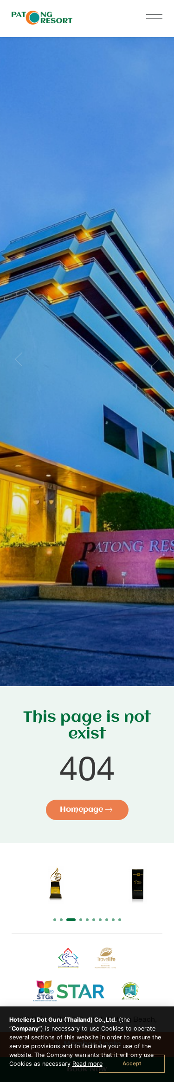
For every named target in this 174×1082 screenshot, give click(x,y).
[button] (55, 919)
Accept (131, 1063)
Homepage (82, 810)
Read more (87, 1063)
